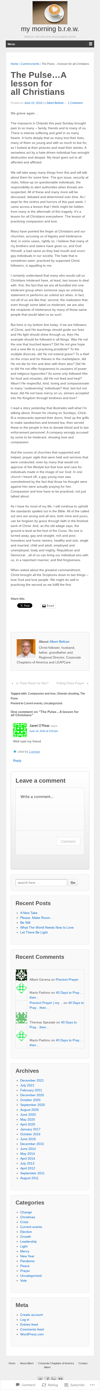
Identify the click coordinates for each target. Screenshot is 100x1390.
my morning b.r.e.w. (50, 29)
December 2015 (32, 1144)
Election (26, 1232)
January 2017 (30, 1129)
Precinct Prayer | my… (46, 1003)
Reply (17, 760)
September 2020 (32, 1105)
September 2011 (32, 1173)
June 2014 (28, 1149)
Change (26, 1212)
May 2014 (27, 1153)
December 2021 (32, 1080)
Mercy (24, 1251)
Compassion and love (42, 693)
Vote (23, 1280)
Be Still (25, 922)
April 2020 (27, 1124)
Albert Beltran (55, 103)
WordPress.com (32, 1334)
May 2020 (27, 1119)
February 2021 (31, 1090)
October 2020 (30, 1100)
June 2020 (28, 1114)
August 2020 (29, 1110)
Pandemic (27, 1261)
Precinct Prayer (67, 979)
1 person (34, 751)
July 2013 (27, 1163)
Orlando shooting (68, 693)
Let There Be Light (34, 932)
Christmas (27, 1217)
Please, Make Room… (36, 918)
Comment (68, 841)
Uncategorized (53, 703)
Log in (24, 1319)
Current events (30, 64)
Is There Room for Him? (32, 683)
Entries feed (29, 1324)
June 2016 (28, 1139)
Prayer (25, 1271)
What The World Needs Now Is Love (47, 927)
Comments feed (32, 1329)
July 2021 (27, 1085)
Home (14, 64)
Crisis (24, 1222)
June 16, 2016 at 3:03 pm (43, 731)
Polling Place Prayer (70, 683)
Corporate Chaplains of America (56, 1363)
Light (23, 1246)
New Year (27, 1256)
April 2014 (27, 1158)
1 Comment (75, 103)
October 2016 (30, 1134)
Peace (25, 1266)
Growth (25, 1236)
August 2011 (29, 1178)
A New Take (28, 913)
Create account (31, 1315)
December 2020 (32, 1095)
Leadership (28, 1241)
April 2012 (27, 1168)
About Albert (26, 1363)
